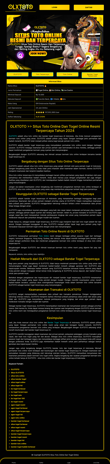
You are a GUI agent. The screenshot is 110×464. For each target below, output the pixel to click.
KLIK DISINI (40, 117)
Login (68, 462)
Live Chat (96, 462)
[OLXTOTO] (20, 7)
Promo (14, 462)
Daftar (41, 462)
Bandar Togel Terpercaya (58, 322)
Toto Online (44, 236)
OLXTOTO (13, 136)
